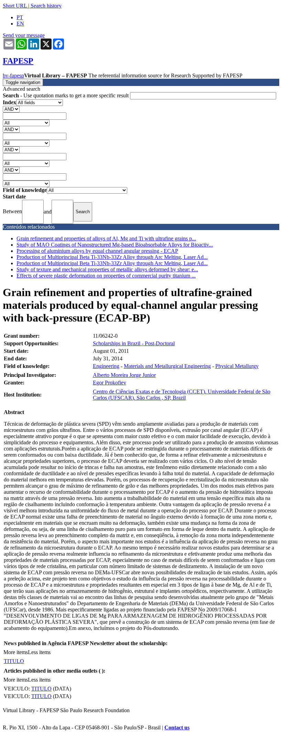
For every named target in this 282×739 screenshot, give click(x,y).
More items (15, 652)
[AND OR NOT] (11, 109)
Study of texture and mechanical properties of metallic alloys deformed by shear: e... (107, 269)
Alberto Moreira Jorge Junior (124, 375)
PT (20, 17)
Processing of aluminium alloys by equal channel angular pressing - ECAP (97, 251)
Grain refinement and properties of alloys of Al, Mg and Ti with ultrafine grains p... (106, 238)
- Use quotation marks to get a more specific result (66, 95)
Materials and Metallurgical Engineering (167, 366)
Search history (46, 6)
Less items (39, 652)
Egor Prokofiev (109, 382)
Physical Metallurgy (237, 366)
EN (20, 23)
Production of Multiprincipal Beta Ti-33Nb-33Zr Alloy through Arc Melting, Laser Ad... (112, 257)
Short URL (15, 6)
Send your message (24, 35)
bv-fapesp (13, 75)
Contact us (176, 727)
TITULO (14, 661)
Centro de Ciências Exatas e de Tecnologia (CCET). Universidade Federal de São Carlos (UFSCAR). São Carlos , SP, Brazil (181, 395)
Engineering (106, 366)
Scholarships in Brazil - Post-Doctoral (134, 343)
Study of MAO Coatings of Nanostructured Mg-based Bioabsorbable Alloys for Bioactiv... (115, 245)
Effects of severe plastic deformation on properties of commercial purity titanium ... (106, 276)
